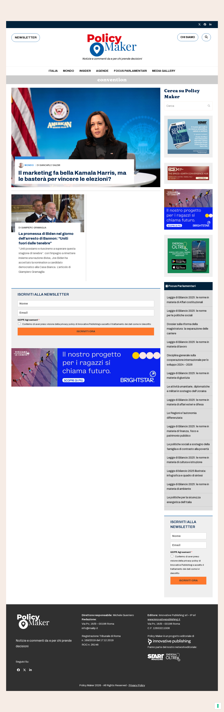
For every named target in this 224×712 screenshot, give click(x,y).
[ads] (85, 385)
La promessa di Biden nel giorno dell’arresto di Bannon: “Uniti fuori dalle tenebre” (46, 238)
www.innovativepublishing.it (164, 619)
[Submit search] (209, 106)
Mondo (29, 165)
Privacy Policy (137, 685)
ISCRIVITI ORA (86, 331)
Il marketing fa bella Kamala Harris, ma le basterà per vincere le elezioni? (72, 176)
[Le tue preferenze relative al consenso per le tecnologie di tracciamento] (218, 706)
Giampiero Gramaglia (33, 227)
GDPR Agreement (28, 320)
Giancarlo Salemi (49, 165)
